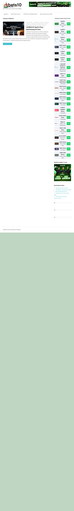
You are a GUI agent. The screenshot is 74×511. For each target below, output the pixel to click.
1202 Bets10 (41, 22)
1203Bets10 (28, 23)
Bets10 (46, 23)
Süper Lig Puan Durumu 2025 (46, 14)
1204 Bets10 (33, 23)
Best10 (43, 23)
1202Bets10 (36, 22)
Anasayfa (6, 14)
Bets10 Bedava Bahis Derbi (61, 191)
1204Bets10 (38, 23)
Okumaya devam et (7, 44)
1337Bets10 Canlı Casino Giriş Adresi (63, 189)
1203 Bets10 (46, 22)
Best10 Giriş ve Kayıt (15, 14)
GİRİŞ (68, 24)
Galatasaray (44, 25)
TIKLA (68, 32)
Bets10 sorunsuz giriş (37, 25)
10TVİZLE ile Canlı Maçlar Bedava (30, 14)
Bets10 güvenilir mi (29, 25)
